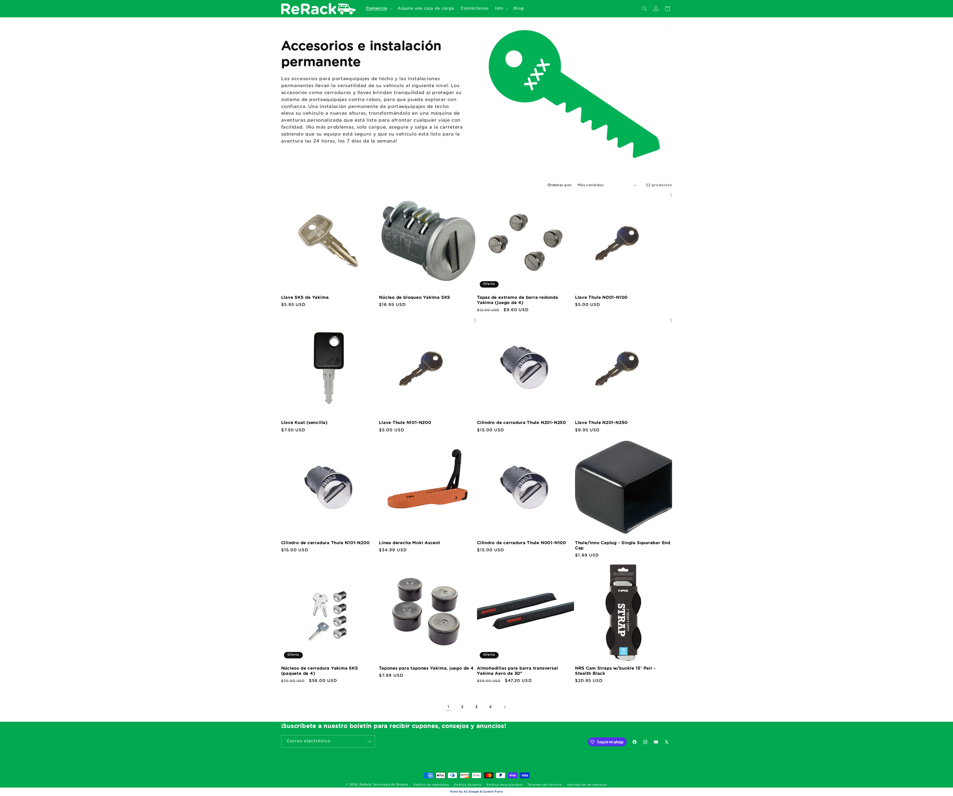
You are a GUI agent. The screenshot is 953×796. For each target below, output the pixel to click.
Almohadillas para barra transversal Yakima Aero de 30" (517, 671)
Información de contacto (587, 785)
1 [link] (448, 707)
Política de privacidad (504, 785)
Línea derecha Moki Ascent (409, 543)
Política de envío (467, 785)
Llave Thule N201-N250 (601, 422)
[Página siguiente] (504, 707)
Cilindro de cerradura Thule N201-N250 (521, 422)
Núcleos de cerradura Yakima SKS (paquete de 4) (319, 671)
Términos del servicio (544, 785)
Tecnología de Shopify (390, 784)
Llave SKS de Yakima (305, 297)
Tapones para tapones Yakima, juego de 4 (426, 668)
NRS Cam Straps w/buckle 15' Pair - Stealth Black (615, 671)
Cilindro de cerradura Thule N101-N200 (325, 543)
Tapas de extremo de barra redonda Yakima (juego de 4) (517, 300)
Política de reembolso (431, 785)
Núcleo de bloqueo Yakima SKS (414, 297)
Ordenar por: (559, 185)
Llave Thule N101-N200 (405, 422)
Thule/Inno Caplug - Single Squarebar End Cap (622, 545)
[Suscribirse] (368, 741)
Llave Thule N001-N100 (601, 297)
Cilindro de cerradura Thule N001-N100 (521, 543)
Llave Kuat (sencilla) (304, 422)
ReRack (365, 784)
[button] (378, 8)
